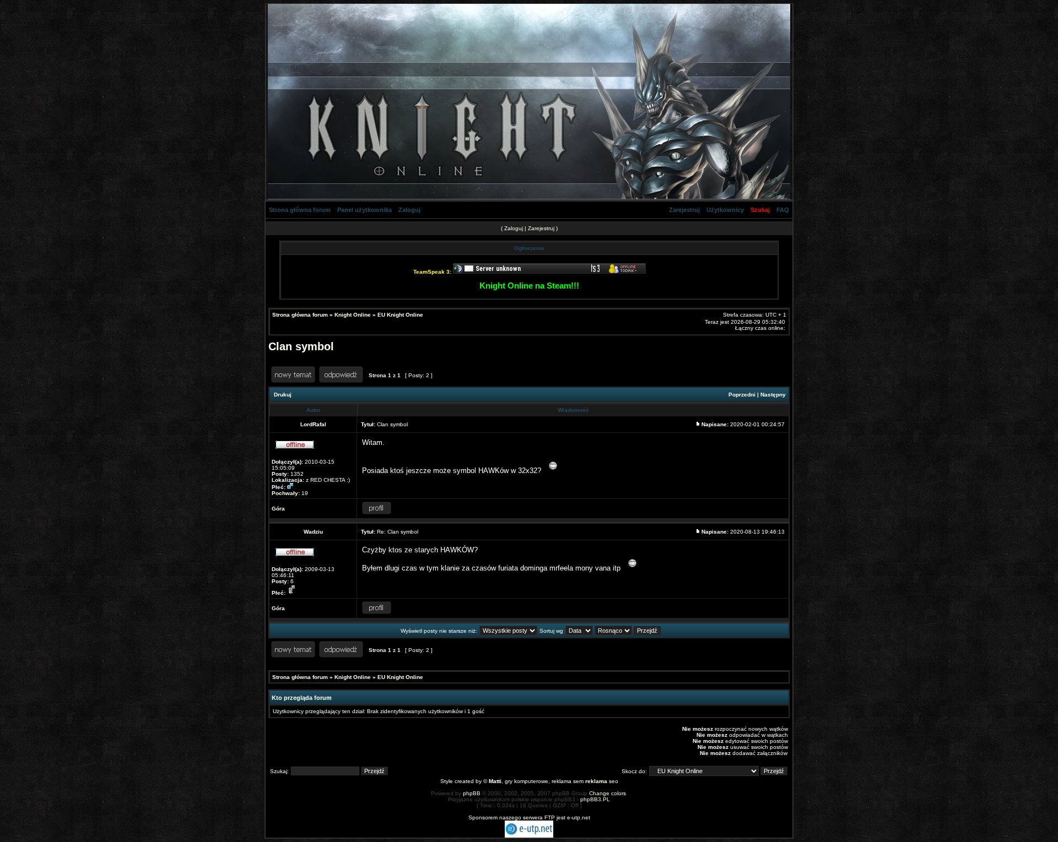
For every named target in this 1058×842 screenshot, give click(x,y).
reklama (596, 781)
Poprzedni (741, 395)
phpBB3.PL (595, 799)
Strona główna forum (300, 210)
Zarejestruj (684, 210)
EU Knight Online (400, 315)
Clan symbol (301, 346)
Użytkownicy (725, 210)
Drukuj (283, 395)
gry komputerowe (526, 781)
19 (290, 493)
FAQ (782, 210)
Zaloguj (409, 210)
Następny (773, 395)
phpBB (472, 793)
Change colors (607, 793)
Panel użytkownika (364, 210)
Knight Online (352, 315)
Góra (278, 509)
